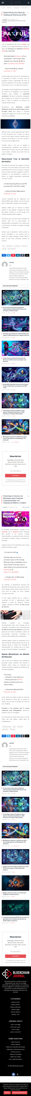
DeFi (23, 507)
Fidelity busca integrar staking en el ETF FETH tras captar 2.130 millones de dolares (16, 868)
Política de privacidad (19, 1092)
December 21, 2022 (10, 71)
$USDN (19, 679)
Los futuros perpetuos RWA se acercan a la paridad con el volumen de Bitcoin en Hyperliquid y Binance (16, 919)
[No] (29, 1089)
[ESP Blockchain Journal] (15, 3)
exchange (17, 246)
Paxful (4, 248)
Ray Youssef (11, 248)
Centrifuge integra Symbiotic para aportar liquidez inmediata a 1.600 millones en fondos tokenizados (14, 412)
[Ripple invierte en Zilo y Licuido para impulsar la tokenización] (15, 883)
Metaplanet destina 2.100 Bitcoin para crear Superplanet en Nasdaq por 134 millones (15, 438)
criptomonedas (7, 726)
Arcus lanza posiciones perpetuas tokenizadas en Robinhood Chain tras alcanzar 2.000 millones (14, 309)
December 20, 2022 (10, 579)
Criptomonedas (12, 20)
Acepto (7, 1092)
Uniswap (12, 729)
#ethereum (18, 56)
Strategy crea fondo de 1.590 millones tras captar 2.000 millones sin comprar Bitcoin (16, 334)
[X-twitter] (17, 1074)
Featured (24, 246)
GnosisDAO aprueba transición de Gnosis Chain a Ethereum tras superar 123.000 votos (15, 386)
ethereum (9, 246)
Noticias (18, 20)
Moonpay (5, 729)
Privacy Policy (16, 481)
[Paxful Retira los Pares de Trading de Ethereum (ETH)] (15, 33)
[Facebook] (13, 1074)
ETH (4, 246)
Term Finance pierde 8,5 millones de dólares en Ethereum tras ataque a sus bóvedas (14, 359)
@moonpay (7, 570)
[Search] (28, 3)
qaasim (5, 19)
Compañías (4, 20)
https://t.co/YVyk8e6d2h (11, 572)
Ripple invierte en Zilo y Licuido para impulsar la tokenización (14, 893)
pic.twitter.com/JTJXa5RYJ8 (16, 63)
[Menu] (3, 3)
